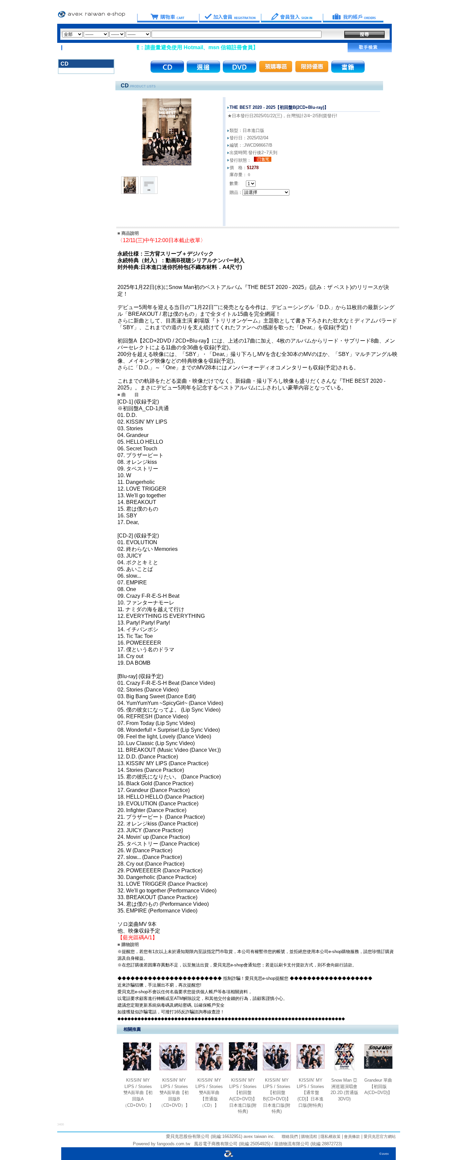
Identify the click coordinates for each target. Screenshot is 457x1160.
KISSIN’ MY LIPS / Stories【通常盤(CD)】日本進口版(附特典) (310, 1093)
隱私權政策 (330, 1136)
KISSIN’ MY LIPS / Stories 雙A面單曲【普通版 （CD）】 (209, 1093)
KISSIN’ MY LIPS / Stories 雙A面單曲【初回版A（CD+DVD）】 (138, 1093)
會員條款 (351, 1136)
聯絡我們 (290, 1136)
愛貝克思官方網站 (380, 1136)
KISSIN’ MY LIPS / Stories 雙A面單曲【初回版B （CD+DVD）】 (174, 1093)
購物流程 (308, 1136)
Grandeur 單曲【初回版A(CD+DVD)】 (378, 1086)
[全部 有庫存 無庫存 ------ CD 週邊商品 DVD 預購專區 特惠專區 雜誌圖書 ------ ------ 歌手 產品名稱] (192, 34)
